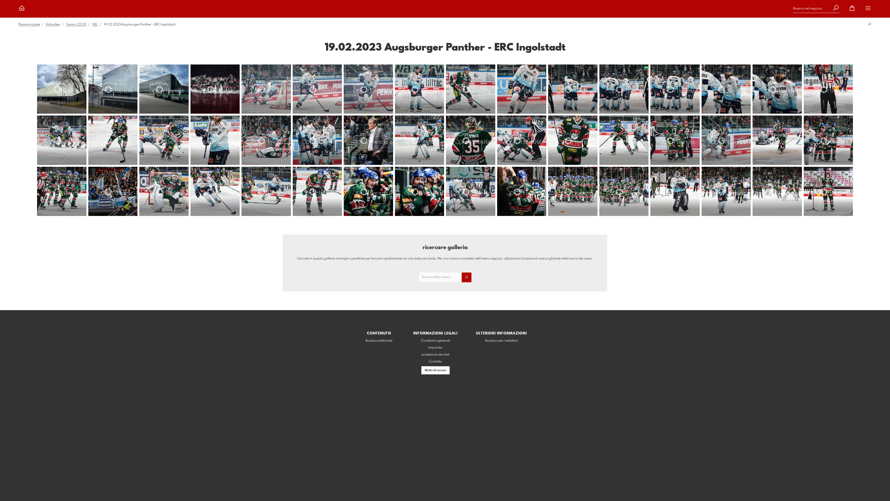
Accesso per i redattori (501, 340)
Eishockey (53, 24)
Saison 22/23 (76, 24)
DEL (95, 24)
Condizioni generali (435, 340)
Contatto (435, 361)
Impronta (435, 347)
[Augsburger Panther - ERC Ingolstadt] (61, 89)
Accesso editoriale (379, 340)
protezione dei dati (435, 354)
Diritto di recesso (435, 370)
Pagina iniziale (29, 24)
